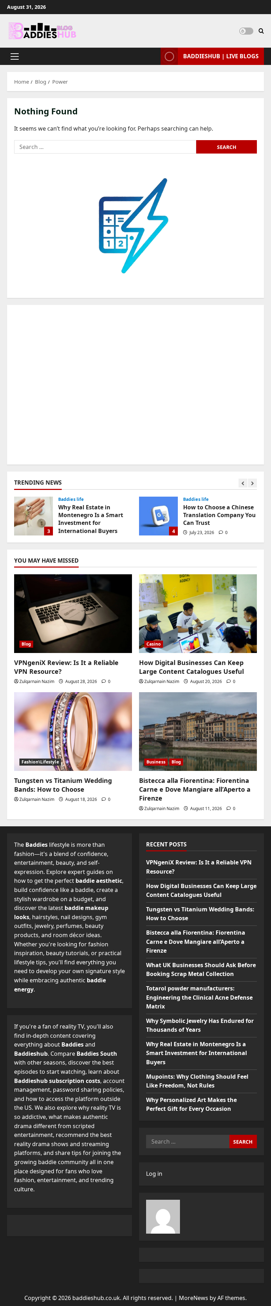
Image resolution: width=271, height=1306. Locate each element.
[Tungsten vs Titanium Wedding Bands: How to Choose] (73, 731)
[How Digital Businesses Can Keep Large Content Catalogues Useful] (198, 613)
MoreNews (193, 1298)
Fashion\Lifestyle (40, 762)
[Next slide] (252, 483)
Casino (153, 644)
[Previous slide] (243, 483)
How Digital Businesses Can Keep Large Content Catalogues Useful (191, 667)
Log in (154, 1174)
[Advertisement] (135, 384)
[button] (14, 56)
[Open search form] (261, 31)
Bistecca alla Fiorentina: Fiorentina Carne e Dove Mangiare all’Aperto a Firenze (195, 789)
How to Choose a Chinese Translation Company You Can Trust (158, 516)
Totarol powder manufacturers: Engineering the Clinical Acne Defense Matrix (199, 997)
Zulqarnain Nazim (36, 681)
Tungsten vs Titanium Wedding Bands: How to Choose (63, 784)
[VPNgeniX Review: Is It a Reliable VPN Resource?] (73, 613)
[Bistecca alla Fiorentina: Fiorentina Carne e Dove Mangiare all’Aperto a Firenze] (198, 731)
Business (155, 762)
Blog (26, 644)
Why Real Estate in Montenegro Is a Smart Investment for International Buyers (33, 516)
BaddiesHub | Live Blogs (221, 56)
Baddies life (71, 499)
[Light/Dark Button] (246, 31)
